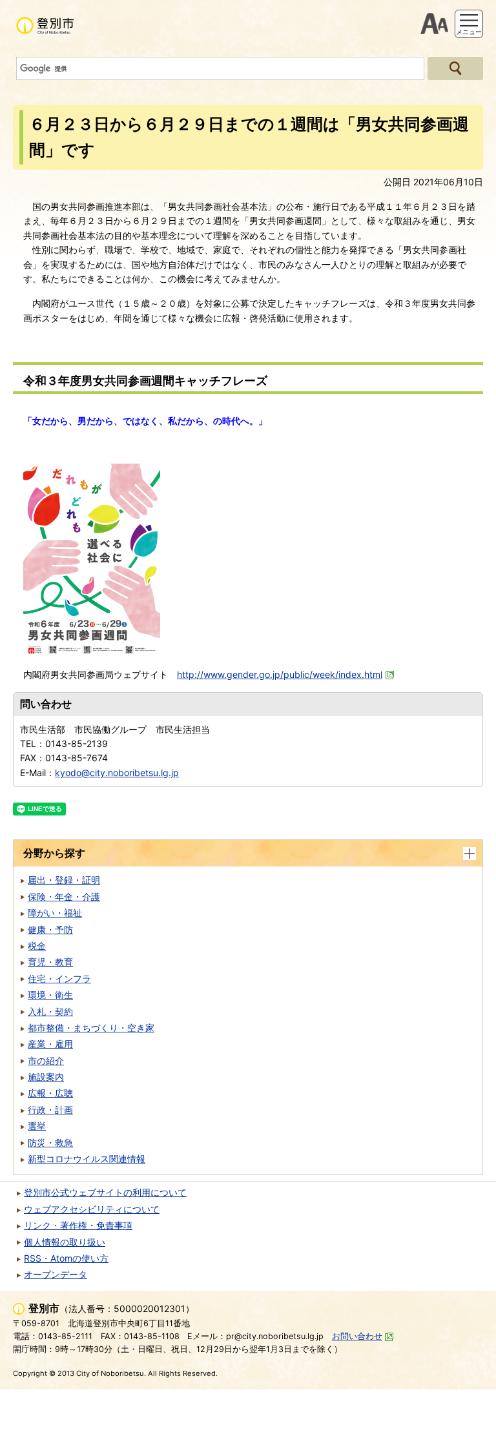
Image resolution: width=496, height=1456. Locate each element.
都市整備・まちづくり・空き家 (91, 1027)
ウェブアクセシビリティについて (92, 1209)
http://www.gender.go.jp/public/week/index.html (279, 674)
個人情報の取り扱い (64, 1241)
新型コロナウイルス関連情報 (86, 1158)
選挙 (37, 1125)
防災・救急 (50, 1142)
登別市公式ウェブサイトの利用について (105, 1192)
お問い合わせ (357, 1336)
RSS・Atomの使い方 (66, 1258)
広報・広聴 (50, 1092)
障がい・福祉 (55, 912)
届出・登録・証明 (64, 879)
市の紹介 (46, 1060)
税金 (37, 945)
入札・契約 (50, 1011)
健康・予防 (50, 929)
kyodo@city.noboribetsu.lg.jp (117, 772)
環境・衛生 (50, 994)
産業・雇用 (50, 1043)
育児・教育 (50, 961)
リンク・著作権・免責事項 (78, 1225)
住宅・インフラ (59, 978)
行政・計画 (50, 1109)
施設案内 (46, 1076)
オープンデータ (55, 1274)
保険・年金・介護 (64, 896)
